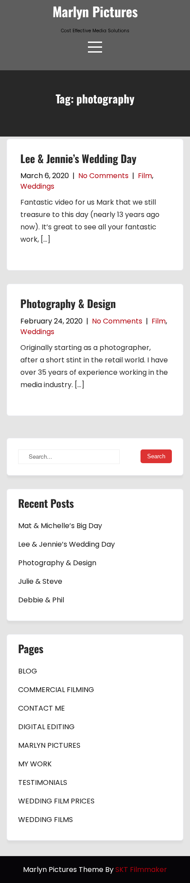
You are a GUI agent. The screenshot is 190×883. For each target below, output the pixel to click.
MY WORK (35, 764)
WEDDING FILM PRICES (56, 801)
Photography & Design (68, 303)
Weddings (37, 186)
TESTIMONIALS (42, 782)
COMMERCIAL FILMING (56, 690)
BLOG (27, 671)
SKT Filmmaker (141, 869)
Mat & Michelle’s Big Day (60, 526)
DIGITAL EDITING (46, 727)
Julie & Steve (40, 581)
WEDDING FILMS (45, 819)
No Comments (103, 176)
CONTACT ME (41, 708)
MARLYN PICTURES (49, 745)
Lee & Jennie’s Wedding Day (78, 158)
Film (145, 176)
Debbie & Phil (41, 600)
